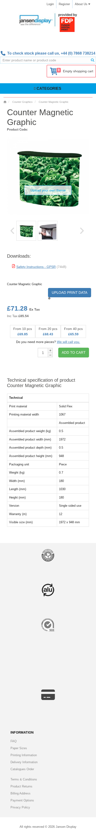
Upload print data (69, 293)
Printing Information (23, 755)
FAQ (13, 741)
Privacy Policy (20, 807)
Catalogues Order (22, 769)
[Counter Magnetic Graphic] (26, 231)
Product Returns (21, 786)
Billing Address (20, 793)
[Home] (4, 101)
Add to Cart (74, 352)
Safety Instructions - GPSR (36, 267)
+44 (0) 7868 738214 (78, 53)
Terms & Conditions (23, 779)
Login (50, 4)
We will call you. (68, 342)
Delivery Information (24, 762)
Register (64, 4)
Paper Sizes (18, 748)
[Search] (92, 60)
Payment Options (22, 800)
